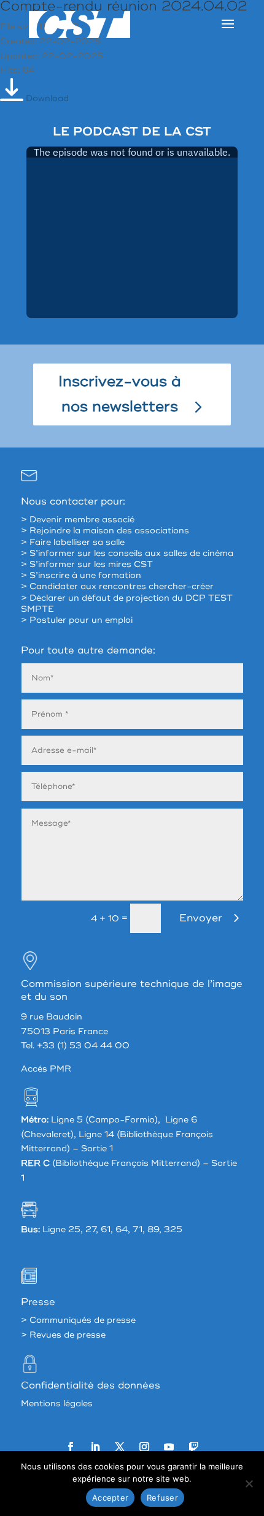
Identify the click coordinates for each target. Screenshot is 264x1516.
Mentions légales (57, 1403)
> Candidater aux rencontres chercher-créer (117, 586)
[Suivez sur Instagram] (144, 1447)
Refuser (162, 1498)
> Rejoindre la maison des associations (105, 530)
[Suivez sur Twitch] (193, 1447)
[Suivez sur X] (120, 1447)
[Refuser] (249, 1483)
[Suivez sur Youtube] (169, 1447)
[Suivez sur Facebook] (70, 1447)
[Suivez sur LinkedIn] (95, 1447)
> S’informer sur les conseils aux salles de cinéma (127, 553)
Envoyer (200, 918)
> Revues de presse (63, 1335)
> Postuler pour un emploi (77, 620)
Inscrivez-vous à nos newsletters (119, 394)
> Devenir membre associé (77, 519)
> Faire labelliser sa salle (73, 542)
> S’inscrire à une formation (81, 575)
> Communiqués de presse (78, 1320)
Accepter (110, 1498)
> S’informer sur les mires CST (87, 564)
